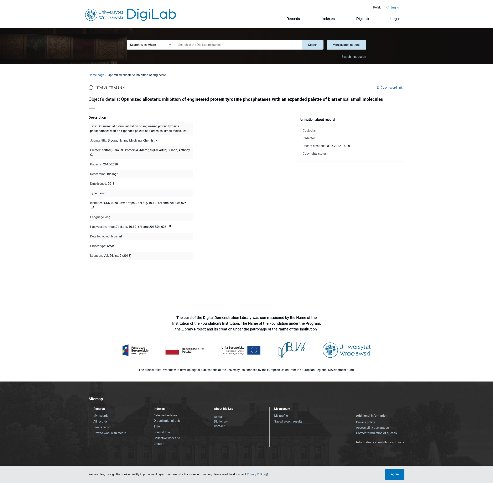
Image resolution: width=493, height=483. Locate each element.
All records (100, 421)
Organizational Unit (167, 421)
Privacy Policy (256, 474)
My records (100, 416)
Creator (158, 444)
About (218, 417)
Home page (96, 75)
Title (157, 426)
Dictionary (221, 421)
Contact (219, 426)
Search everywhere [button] (143, 45)
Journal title (162, 432)
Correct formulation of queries (376, 433)
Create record (102, 427)
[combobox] (238, 45)
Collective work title (167, 438)
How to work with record (109, 433)
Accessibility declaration (372, 427)
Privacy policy (365, 422)
